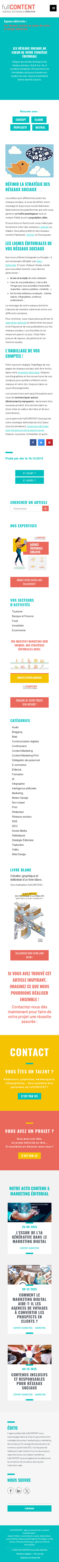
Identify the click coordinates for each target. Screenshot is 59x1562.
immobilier (29, 1544)
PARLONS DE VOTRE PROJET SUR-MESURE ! (29, 702)
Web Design (19, 854)
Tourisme (17, 611)
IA (13, 779)
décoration (45, 1535)
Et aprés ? (29, 480)
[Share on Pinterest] (49, 444)
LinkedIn (44, 226)
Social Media (19, 830)
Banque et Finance (22, 616)
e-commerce (26, 1535)
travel (10, 1535)
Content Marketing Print (25, 755)
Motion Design (20, 798)
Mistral (41, 127)
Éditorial (16, 769)
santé (36, 1535)
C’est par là (29, 1156)
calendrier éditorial (16, 322)
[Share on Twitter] (41, 444)
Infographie (18, 783)
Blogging (17, 732)
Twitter (30, 234)
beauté (21, 1538)
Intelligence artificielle (24, 788)
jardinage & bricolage (36, 1538)
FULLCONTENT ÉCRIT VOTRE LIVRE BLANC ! (29, 955)
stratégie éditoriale (28, 372)
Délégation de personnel (26, 760)
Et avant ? (29, 473)
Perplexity (20, 127)
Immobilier (18, 625)
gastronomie (41, 1541)
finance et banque (25, 1541)
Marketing (17, 793)
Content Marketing (22, 751)
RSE (14, 821)
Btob (14, 736)
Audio (15, 727)
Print (14, 807)
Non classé (18, 802)
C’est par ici (29, 1096)
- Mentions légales (23, 1553)
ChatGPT (21, 120)
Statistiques (18, 835)
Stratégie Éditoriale (23, 840)
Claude (39, 120)
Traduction (18, 845)
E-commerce (19, 765)
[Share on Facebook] (33, 444)
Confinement (19, 746)
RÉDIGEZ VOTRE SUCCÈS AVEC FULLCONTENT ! (29, 582)
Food (15, 621)
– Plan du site (37, 1553)
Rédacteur (18, 812)
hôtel (16, 1535)
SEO (14, 826)
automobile (11, 1538)
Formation (17, 774)
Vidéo (15, 849)
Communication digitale (25, 741)
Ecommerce (19, 630)
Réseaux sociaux (22, 816)
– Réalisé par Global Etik (29, 1557)
